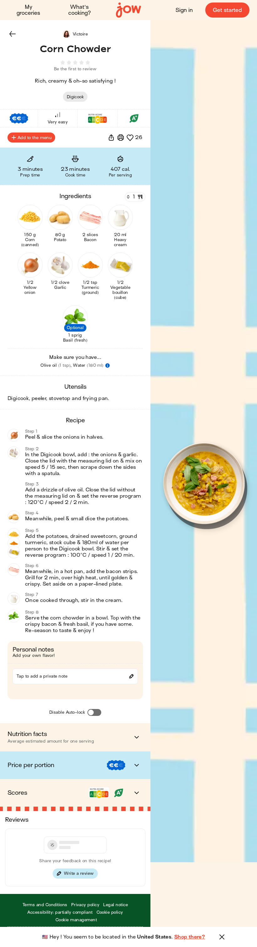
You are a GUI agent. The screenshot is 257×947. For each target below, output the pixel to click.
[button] (13, 34)
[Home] (128, 10)
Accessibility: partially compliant (59, 912)
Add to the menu (34, 137)
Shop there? (189, 937)
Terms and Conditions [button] (45, 904)
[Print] (120, 137)
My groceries (28, 10)
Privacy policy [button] (85, 904)
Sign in (184, 10)
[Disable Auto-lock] (94, 712)
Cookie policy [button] (110, 912)
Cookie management (76, 919)
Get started (227, 10)
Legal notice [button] (115, 904)
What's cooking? (79, 10)
